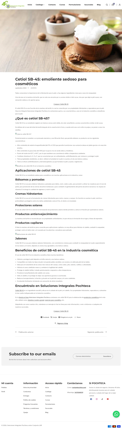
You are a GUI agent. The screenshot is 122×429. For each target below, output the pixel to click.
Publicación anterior (26, 332)
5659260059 (79, 392)
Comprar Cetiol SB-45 (61, 104)
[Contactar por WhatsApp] (116, 414)
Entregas (26, 396)
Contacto (52, 5)
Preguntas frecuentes (30, 404)
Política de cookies (29, 400)
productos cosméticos (91, 297)
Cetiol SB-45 (19, 290)
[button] (39, 4)
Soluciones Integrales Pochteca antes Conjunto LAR (24, 425)
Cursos (62, 5)
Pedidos (4, 387)
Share (79, 317)
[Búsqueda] (107, 5)
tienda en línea (24, 297)
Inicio (30, 5)
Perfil (3, 391)
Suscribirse (107, 356)
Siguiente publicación (95, 332)
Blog (99, 5)
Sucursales (88, 5)
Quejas (25, 412)
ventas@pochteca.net (79, 387)
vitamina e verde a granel (36, 300)
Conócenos (27, 391)
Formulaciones (75, 5)
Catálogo (48, 391)
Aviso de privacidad (29, 387)
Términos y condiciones (31, 408)
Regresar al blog (62, 323)
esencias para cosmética (53, 300)
